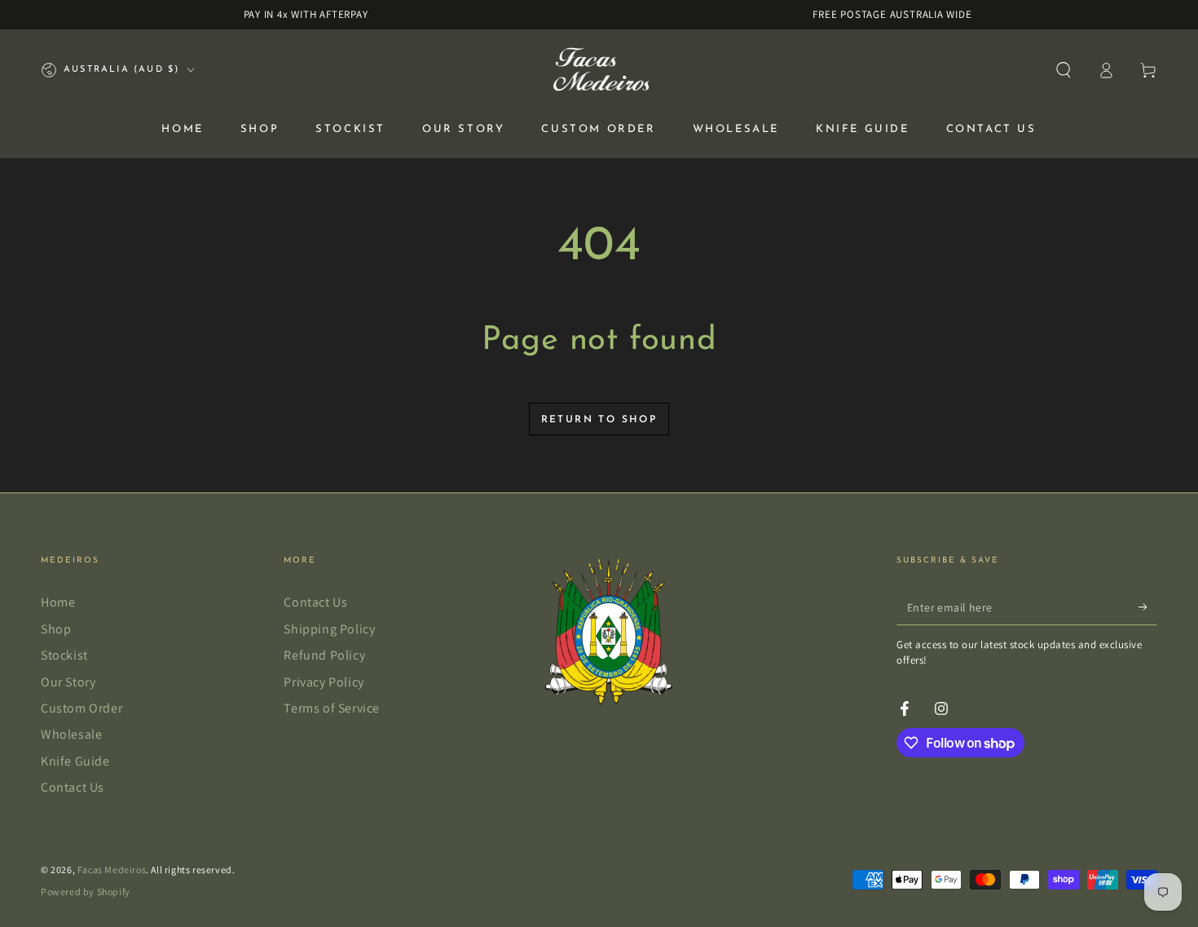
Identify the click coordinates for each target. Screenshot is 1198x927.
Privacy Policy (323, 682)
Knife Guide (75, 761)
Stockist (64, 655)
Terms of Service (332, 708)
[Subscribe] (1148, 607)
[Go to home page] (599, 70)
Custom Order (81, 708)
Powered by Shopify (85, 891)
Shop (56, 629)
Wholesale (71, 734)
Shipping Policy (329, 629)
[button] (1063, 70)
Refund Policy (324, 655)
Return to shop (599, 420)
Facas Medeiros (111, 869)
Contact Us (72, 787)
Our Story (68, 682)
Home (58, 602)
